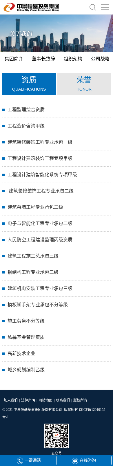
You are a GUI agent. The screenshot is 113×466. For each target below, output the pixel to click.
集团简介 (14, 58)
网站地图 (45, 400)
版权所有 (80, 400)
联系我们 (63, 400)
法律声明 (28, 400)
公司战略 (100, 58)
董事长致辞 (43, 58)
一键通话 (33, 460)
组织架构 (73, 58)
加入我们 (11, 400)
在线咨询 (88, 460)
